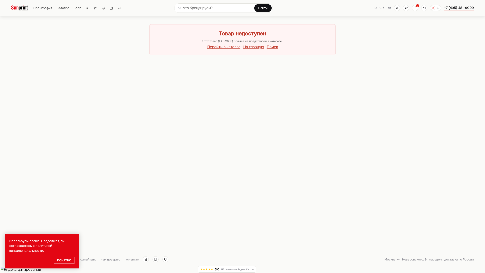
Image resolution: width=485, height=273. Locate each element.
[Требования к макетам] (103, 8)
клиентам (132, 259)
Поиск (272, 47)
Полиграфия (42, 8)
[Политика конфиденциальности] (165, 259)
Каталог (63, 8)
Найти (263, 8)
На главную (253, 47)
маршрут (435, 259)
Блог (77, 8)
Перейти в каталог (223, 47)
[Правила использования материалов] (156, 259)
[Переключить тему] (435, 8)
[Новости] (111, 8)
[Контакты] (119, 8)
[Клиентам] (87, 8)
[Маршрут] (397, 8)
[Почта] (424, 8)
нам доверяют (111, 259)
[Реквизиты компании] (146, 259)
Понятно (64, 260)
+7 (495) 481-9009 (459, 8)
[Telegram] (406, 8)
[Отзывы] (95, 8)
